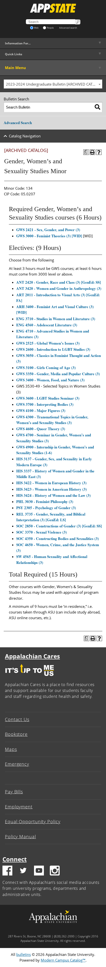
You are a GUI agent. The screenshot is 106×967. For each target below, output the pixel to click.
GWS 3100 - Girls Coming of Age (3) (46, 367)
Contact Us (17, 719)
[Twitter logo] (23, 871)
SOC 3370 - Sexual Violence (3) (41, 532)
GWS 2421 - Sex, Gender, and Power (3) (48, 229)
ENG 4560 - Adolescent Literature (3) (46, 325)
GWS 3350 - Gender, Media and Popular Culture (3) (58, 373)
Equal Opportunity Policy (32, 821)
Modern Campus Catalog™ (63, 960)
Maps (11, 749)
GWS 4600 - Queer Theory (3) (40, 428)
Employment (19, 807)
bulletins (23, 954)
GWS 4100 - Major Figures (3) (40, 410)
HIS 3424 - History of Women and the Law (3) (53, 495)
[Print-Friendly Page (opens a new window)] (92, 152)
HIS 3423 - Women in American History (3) (51, 489)
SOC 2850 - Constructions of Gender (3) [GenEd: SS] (59, 526)
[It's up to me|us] (29, 677)
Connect (14, 859)
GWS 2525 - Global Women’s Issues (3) (48, 343)
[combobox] (53, 84)
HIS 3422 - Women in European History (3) (51, 482)
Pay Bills (14, 792)
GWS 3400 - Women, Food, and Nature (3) (50, 380)
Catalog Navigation (25, 135)
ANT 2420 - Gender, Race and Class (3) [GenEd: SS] (58, 282)
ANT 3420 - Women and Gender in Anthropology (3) (58, 288)
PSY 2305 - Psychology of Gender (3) (46, 507)
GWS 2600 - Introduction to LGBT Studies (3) (53, 349)
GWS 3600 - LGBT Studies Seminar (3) (47, 398)
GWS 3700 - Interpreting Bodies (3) (44, 404)
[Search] (97, 107)
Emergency (17, 764)
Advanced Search (18, 122)
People (50, 27)
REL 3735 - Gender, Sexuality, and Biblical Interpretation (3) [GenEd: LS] (50, 516)
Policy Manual (20, 836)
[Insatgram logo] (55, 871)
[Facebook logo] (7, 871)
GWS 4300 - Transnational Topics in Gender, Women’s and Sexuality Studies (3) (52, 419)
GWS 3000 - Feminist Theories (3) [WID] (49, 236)
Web (36, 27)
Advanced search (68, 27)
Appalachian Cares (32, 656)
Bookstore (16, 734)
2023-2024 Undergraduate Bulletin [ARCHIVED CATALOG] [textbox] (54, 84)
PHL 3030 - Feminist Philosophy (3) (44, 501)
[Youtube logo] (39, 871)
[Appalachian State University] (53, 8)
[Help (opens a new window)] (99, 152)
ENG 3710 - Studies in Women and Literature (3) (55, 318)
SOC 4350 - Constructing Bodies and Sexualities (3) (57, 538)
